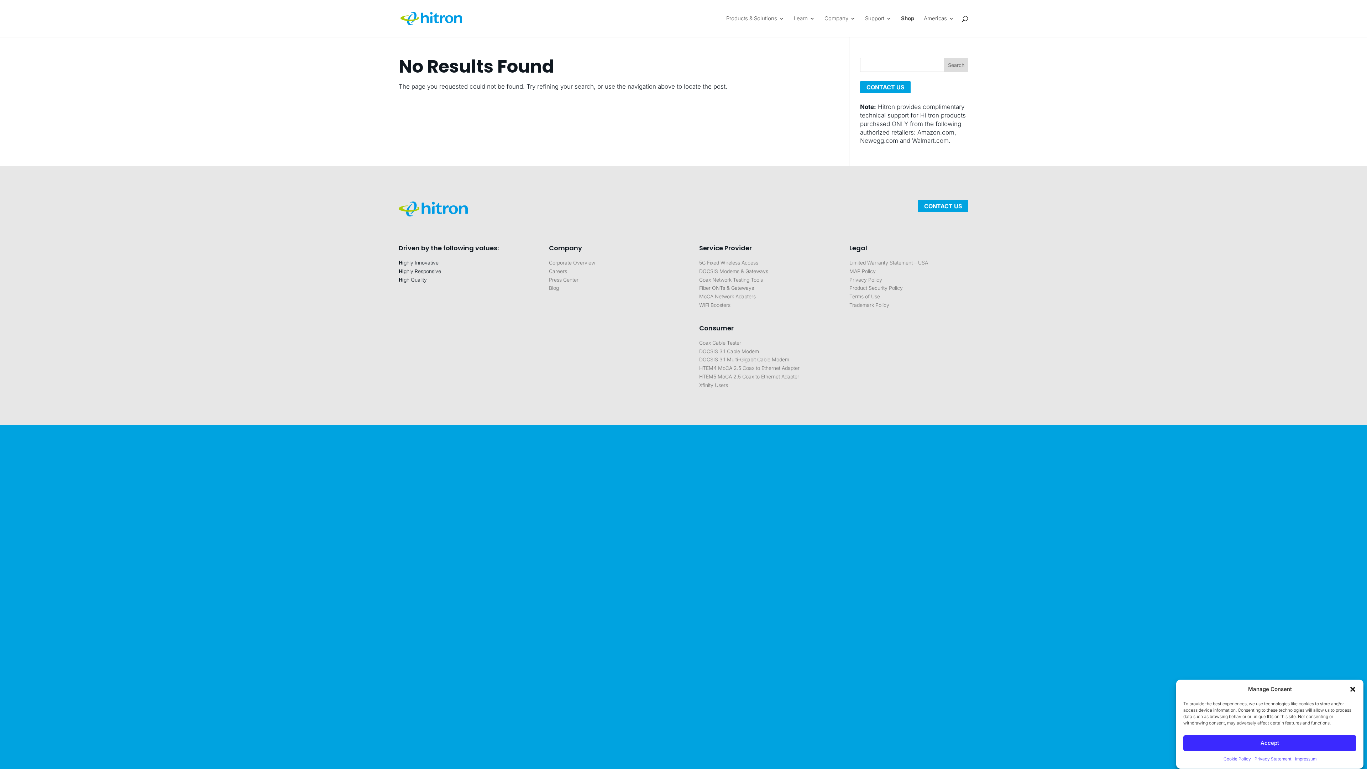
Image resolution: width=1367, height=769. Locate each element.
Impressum (1305, 759)
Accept (1270, 743)
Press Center (563, 280)
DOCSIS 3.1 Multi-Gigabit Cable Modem (744, 359)
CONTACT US (885, 87)
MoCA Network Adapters (727, 296)
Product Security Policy (876, 288)
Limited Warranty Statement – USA (888, 263)
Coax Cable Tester (720, 343)
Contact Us (943, 206)
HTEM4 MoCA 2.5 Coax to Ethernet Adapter (749, 368)
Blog (554, 288)
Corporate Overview (572, 263)
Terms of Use (864, 296)
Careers (558, 271)
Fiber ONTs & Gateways (726, 288)
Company (836, 19)
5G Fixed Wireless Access (728, 263)
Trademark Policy (869, 305)
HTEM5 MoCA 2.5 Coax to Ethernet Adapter (749, 376)
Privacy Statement (1273, 759)
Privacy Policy (865, 280)
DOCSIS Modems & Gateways (733, 271)
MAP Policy (862, 271)
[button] (1352, 689)
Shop (907, 19)
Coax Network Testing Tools (731, 280)
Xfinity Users (713, 385)
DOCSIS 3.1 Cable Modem (729, 351)
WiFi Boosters (714, 305)
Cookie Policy (1237, 759)
